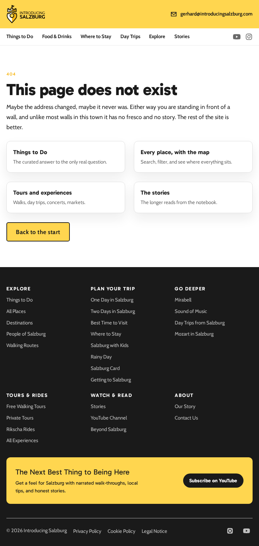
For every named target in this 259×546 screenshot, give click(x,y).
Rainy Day (101, 357)
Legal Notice (154, 531)
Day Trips (130, 36)
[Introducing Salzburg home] (25, 14)
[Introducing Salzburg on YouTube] (236, 36)
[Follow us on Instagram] (230, 531)
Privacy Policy (87, 531)
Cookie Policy (121, 531)
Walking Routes (22, 345)
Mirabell (183, 300)
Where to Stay (96, 36)
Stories (182, 36)
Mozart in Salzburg (194, 334)
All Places (16, 311)
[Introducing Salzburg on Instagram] (249, 36)
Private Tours (19, 418)
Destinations (19, 323)
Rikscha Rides (20, 429)
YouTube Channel (109, 418)
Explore (157, 36)
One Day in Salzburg (112, 300)
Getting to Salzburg (111, 380)
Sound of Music (191, 311)
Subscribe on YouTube (213, 481)
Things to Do (19, 36)
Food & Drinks (56, 36)
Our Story (185, 406)
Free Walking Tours (26, 406)
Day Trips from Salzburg (200, 323)
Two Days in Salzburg (113, 311)
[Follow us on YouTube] (246, 531)
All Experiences (22, 440)
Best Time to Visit (109, 323)
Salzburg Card (105, 368)
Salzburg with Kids (109, 345)
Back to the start (38, 231)
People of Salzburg (26, 334)
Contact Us (186, 418)
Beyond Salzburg (108, 429)
